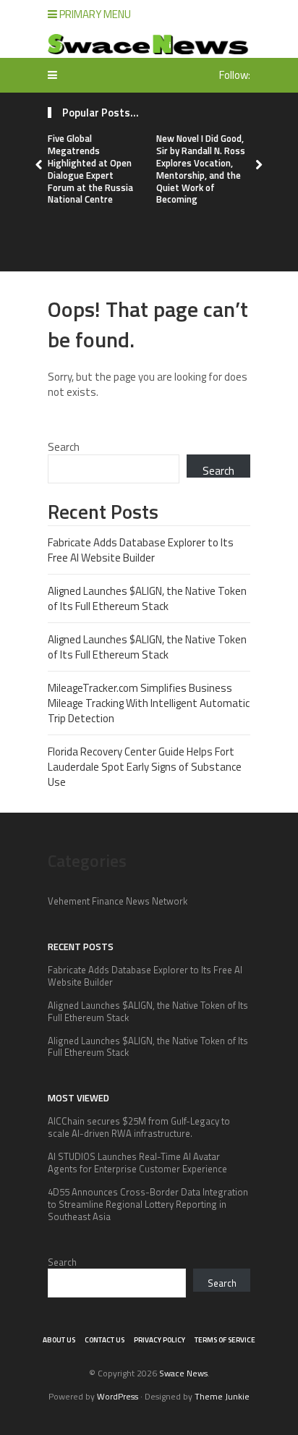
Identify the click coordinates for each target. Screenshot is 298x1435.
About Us (59, 1339)
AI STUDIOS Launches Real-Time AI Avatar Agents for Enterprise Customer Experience (137, 1162)
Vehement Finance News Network (117, 901)
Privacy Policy (159, 1339)
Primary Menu (94, 14)
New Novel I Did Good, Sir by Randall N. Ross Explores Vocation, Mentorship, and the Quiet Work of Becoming (200, 168)
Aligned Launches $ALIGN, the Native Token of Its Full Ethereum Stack (147, 598)
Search (64, 447)
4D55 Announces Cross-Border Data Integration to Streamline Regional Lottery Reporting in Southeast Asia (148, 1204)
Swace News (183, 1373)
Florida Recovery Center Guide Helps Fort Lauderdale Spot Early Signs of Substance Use (145, 766)
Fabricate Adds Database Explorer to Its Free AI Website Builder (141, 550)
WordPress (117, 1396)
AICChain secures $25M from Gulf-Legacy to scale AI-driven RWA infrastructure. (139, 1127)
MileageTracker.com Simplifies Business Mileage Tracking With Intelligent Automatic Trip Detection (149, 703)
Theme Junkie (222, 1396)
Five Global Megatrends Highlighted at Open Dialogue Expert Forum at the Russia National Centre (90, 168)
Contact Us (104, 1339)
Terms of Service (225, 1339)
